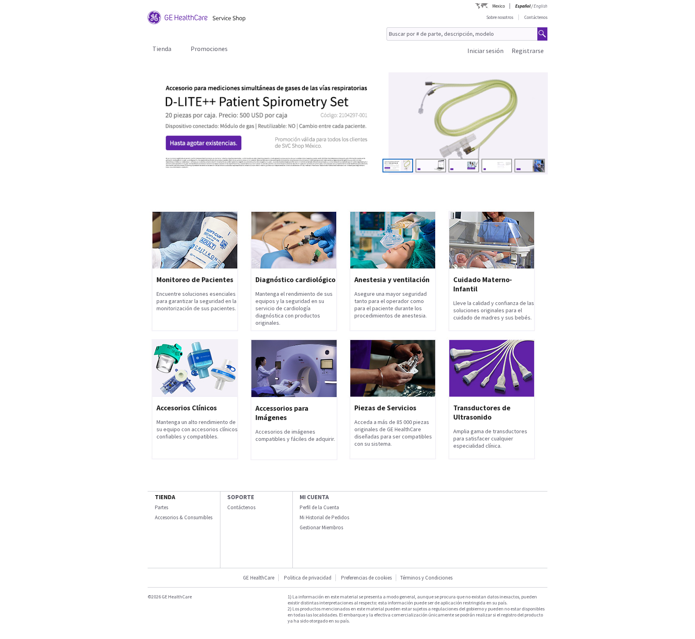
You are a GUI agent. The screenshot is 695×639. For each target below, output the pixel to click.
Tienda (161, 49)
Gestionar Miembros (321, 527)
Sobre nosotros (499, 17)
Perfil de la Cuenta (319, 507)
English (540, 6)
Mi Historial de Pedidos (324, 517)
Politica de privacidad (307, 577)
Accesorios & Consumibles (183, 517)
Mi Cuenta (314, 497)
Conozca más (186, 154)
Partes (161, 507)
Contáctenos (535, 17)
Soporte (240, 497)
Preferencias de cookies (366, 577)
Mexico (498, 6)
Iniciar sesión (485, 51)
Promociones (209, 49)
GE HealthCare (258, 577)
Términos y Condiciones (426, 577)
